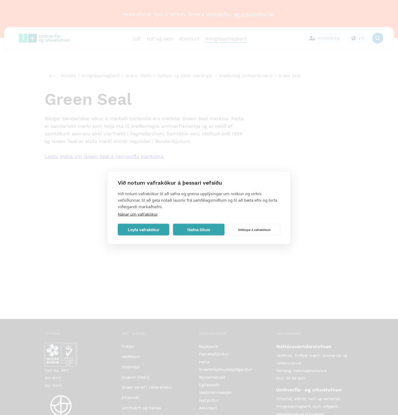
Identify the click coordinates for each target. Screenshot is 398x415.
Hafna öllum (198, 229)
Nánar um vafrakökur (138, 214)
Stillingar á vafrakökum (254, 229)
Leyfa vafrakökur (143, 229)
